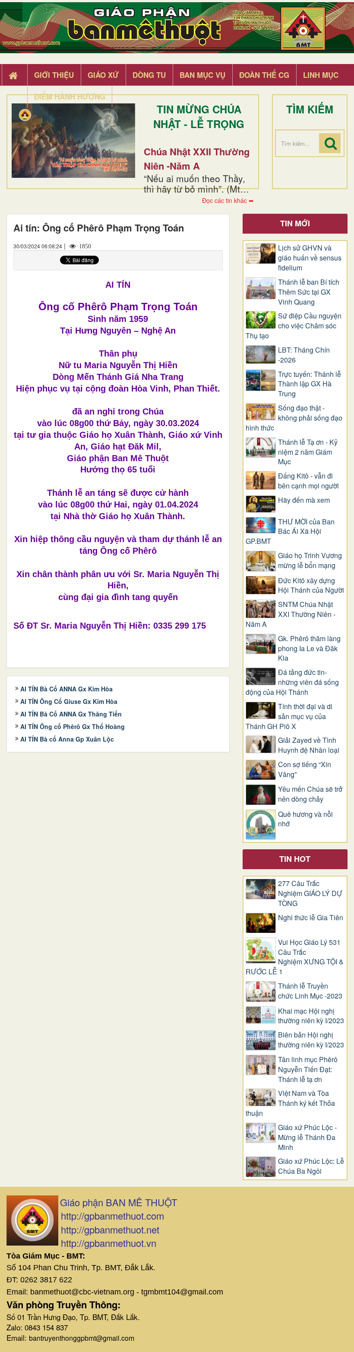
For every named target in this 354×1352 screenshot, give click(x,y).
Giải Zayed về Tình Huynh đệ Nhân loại (308, 745)
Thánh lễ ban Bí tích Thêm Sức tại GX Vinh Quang (308, 292)
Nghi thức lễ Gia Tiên (310, 917)
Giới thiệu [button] (54, 75)
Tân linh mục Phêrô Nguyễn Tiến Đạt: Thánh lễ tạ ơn (308, 1069)
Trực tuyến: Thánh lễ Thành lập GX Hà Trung (309, 384)
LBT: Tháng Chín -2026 (304, 355)
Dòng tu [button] (149, 75)
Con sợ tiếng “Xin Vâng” (304, 769)
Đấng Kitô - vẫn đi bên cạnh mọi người (308, 481)
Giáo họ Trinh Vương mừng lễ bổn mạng (310, 560)
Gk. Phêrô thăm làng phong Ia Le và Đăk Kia (309, 648)
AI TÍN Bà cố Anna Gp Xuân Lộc (67, 739)
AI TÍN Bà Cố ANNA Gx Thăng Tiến (71, 714)
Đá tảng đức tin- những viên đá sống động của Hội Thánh (292, 682)
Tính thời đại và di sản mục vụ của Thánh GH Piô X (289, 716)
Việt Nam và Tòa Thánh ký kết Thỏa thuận (290, 1103)
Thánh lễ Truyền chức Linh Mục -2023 (310, 991)
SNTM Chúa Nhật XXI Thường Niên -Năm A (290, 614)
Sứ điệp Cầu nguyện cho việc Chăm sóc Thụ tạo (293, 325)
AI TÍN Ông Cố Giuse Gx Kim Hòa (68, 701)
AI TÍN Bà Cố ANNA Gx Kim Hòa (66, 688)
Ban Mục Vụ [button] (202, 75)
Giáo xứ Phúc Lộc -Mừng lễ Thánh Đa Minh (307, 1137)
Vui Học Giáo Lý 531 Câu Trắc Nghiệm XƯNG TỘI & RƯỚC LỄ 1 (295, 957)
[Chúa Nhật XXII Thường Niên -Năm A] (73, 140)
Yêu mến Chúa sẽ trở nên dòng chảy (310, 794)
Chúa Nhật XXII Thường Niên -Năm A (197, 159)
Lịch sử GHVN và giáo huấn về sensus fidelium (309, 258)
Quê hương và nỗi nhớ (305, 819)
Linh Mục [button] (320, 75)
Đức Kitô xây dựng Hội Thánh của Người (311, 585)
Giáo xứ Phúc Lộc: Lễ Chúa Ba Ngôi (311, 1166)
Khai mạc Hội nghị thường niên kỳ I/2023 (311, 1016)
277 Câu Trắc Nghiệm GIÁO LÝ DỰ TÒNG (310, 893)
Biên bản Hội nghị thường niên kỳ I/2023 (311, 1040)
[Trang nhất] (14, 75)
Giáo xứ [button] (103, 75)
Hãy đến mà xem (304, 500)
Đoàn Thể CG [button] (264, 75)
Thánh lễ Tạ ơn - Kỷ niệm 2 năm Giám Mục (308, 452)
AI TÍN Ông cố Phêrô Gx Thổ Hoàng (72, 726)
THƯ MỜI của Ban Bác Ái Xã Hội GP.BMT (290, 531)
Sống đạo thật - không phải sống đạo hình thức (294, 418)
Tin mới (295, 223)
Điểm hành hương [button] (69, 96)
